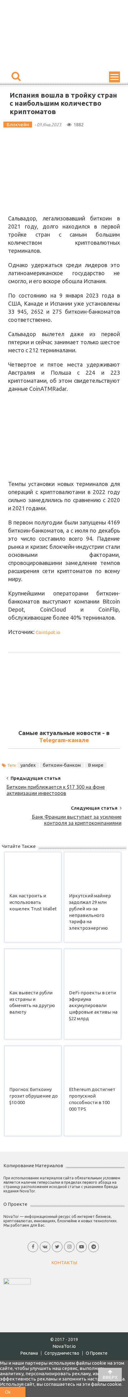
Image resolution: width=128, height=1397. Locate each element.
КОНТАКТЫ (64, 1262)
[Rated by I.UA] (17, 1281)
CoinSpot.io (48, 632)
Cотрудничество (61, 1353)
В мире (95, 765)
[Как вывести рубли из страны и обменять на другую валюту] (33, 967)
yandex (28, 765)
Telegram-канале (64, 740)
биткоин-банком (62, 765)
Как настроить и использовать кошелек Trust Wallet (33, 902)
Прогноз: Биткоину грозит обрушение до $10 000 (33, 1096)
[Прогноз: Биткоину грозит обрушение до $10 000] (33, 1064)
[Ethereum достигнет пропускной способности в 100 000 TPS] (92, 1064)
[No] (20, 1392)
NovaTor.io (64, 1346)
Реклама (29, 1353)
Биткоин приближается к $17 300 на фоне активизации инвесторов (56, 789)
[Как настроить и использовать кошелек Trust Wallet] (33, 871)
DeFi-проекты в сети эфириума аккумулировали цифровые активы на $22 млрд (93, 1005)
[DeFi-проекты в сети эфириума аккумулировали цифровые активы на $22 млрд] (92, 967)
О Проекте (96, 1353)
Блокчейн (18, 124)
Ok (8, 1392)
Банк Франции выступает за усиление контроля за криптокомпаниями (76, 819)
